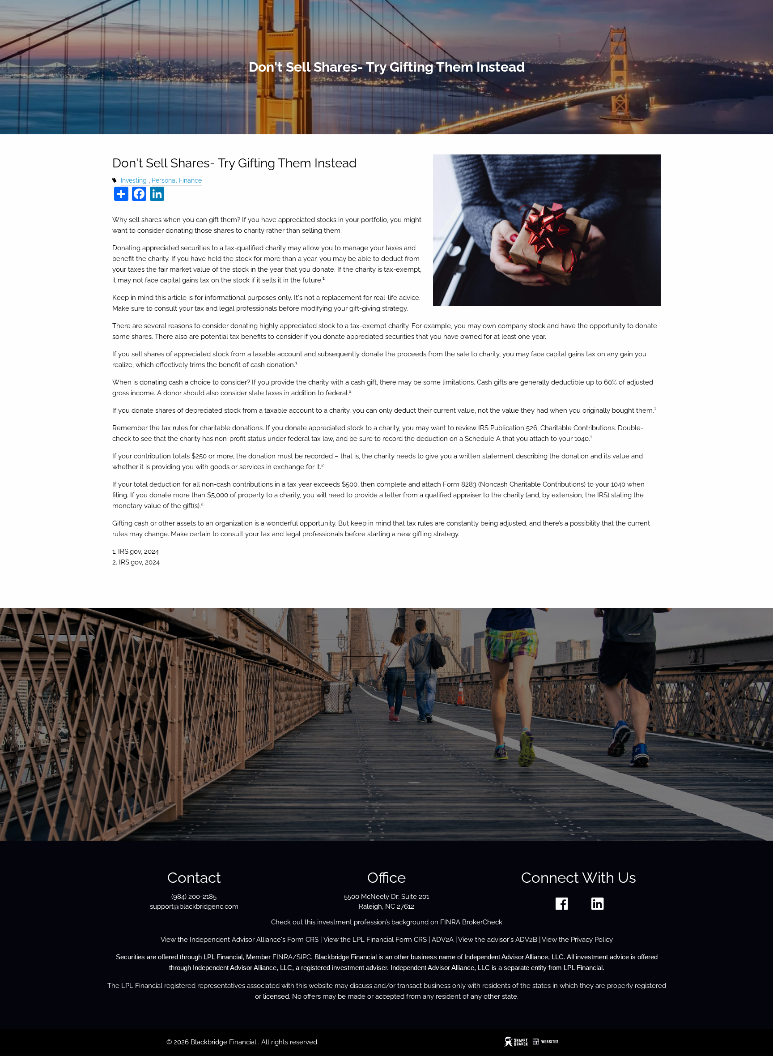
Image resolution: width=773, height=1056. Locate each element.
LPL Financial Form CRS (390, 940)
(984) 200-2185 (194, 897)
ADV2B (526, 940)
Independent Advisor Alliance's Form (248, 940)
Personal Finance (177, 180)
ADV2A (443, 940)
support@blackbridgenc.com (194, 906)
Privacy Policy (592, 940)
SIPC (304, 957)
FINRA (282, 957)
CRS (312, 940)
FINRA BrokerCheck (471, 922)
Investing (134, 180)
